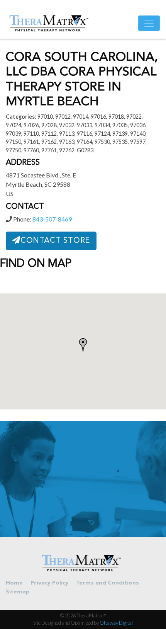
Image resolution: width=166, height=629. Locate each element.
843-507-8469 (52, 219)
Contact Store (55, 241)
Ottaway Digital (116, 623)
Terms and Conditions (107, 583)
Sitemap (18, 592)
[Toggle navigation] (149, 23)
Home (14, 583)
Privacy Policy (49, 583)
